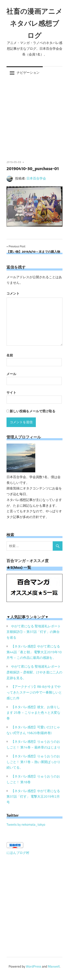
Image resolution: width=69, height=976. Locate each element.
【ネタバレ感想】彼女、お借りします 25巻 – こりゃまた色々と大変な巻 (33, 712)
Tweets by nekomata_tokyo (26, 824)
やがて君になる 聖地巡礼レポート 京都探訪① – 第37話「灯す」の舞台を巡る (34, 632)
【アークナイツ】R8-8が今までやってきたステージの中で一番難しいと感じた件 (34, 692)
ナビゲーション (28, 72)
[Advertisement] (34, 115)
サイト (11, 392)
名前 (10, 355)
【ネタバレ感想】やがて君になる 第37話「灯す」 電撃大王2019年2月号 (33, 796)
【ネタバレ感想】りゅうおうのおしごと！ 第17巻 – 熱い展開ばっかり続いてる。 (33, 762)
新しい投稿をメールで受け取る (32, 411)
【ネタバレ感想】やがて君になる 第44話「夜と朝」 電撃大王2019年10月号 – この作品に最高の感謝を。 (34, 652)
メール (11, 373)
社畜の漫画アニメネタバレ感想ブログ (34, 23)
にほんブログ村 (18, 852)
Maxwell (54, 966)
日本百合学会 (36, 178)
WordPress (33, 966)
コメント (13, 293)
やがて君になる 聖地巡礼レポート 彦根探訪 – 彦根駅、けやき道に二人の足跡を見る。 (34, 672)
